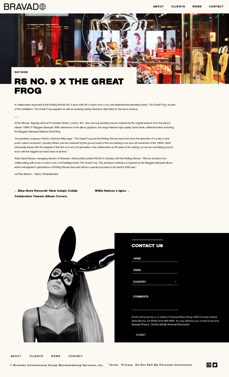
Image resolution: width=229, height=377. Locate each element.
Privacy (127, 365)
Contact (216, 6)
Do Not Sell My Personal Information (170, 324)
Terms (114, 365)
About (158, 6)
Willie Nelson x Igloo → (112, 190)
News (197, 6)
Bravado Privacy (140, 324)
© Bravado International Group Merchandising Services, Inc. (57, 365)
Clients (178, 6)
